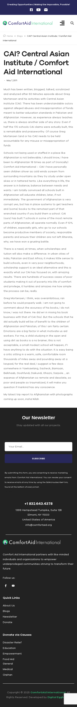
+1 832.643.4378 (38, 503)
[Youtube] (13, 585)
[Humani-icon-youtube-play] (38, 10)
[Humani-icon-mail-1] (46, 10)
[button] (65, 23)
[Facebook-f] (5, 585)
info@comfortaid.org (38, 524)
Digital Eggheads (59, 697)
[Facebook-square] (31, 10)
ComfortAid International (48, 692)
